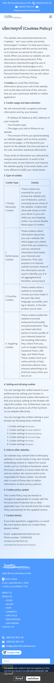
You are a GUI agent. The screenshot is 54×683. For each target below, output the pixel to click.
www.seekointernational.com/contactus (20, 544)
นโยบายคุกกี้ (8, 673)
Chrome (31, 426)
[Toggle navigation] (50, 17)
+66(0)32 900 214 (26, 6)
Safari (30, 430)
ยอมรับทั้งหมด (33, 678)
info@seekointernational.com (26, 10)
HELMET (10, 604)
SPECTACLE (11, 615)
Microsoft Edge (34, 437)
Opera (30, 444)
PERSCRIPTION (13, 619)
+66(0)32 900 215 (43, 2)
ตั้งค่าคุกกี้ (19, 678)
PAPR (8, 607)
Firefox (31, 440)
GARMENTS (11, 611)
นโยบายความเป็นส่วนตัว (35, 671)
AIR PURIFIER (12, 623)
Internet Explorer (35, 433)
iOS (39, 430)
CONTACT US (8, 626)
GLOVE (9, 600)
